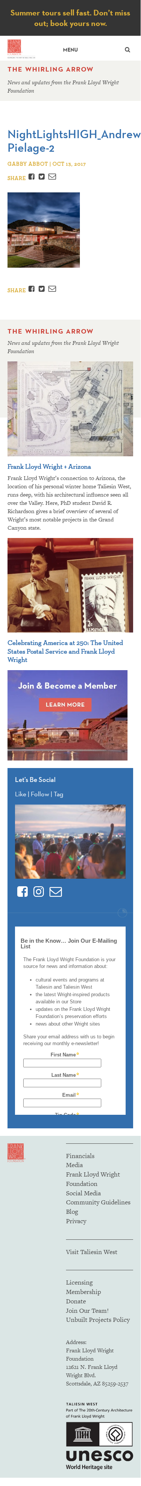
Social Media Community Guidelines (98, 1198)
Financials (80, 1155)
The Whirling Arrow (51, 69)
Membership (83, 1291)
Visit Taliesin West (91, 1251)
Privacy (76, 1220)
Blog (72, 1211)
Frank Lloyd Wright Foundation (93, 1179)
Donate (76, 1301)
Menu (70, 49)
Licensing (79, 1282)
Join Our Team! (87, 1310)
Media (74, 1164)
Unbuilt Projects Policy (98, 1319)
